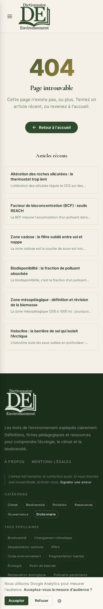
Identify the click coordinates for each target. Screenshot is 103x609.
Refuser (41, 600)
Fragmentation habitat (66, 556)
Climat (13, 505)
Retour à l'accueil (55, 127)
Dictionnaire (46, 514)
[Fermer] (59, 601)
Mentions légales (52, 461)
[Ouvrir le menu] (10, 16)
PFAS (56, 547)
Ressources (84, 505)
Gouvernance (18, 514)
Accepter (16, 600)
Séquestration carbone (25, 547)
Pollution (60, 505)
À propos (15, 461)
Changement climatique (53, 538)
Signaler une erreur (75, 482)
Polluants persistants (70, 575)
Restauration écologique (27, 575)
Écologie (14, 566)
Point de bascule (42, 566)
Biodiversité (35, 505)
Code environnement (24, 556)
